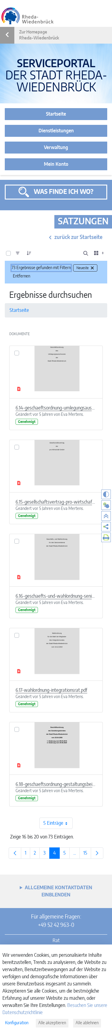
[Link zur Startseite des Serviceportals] (27, 15)
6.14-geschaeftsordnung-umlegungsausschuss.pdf (56, 408)
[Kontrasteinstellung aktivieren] (106, 494)
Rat (56, 940)
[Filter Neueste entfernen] (92, 268)
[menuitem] (106, 526)
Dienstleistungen (56, 130)
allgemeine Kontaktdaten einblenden (58, 891)
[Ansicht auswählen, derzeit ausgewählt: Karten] (99, 253)
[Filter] (17, 253)
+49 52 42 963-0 (56, 925)
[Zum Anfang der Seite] (106, 516)
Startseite (56, 114)
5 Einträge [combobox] (53, 823)
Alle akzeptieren (52, 1023)
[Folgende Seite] (97, 853)
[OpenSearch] (85, 253)
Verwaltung (56, 147)
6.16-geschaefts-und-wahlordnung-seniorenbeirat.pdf (56, 596)
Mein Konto (56, 164)
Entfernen (21, 276)
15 (87, 854)
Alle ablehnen (87, 1023)
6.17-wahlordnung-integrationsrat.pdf (51, 690)
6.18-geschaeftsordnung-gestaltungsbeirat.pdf (56, 784)
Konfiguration (16, 1023)
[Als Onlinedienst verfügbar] (106, 505)
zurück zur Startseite (78, 237)
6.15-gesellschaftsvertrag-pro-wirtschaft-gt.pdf (56, 502)
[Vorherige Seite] (15, 853)
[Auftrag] (29, 253)
